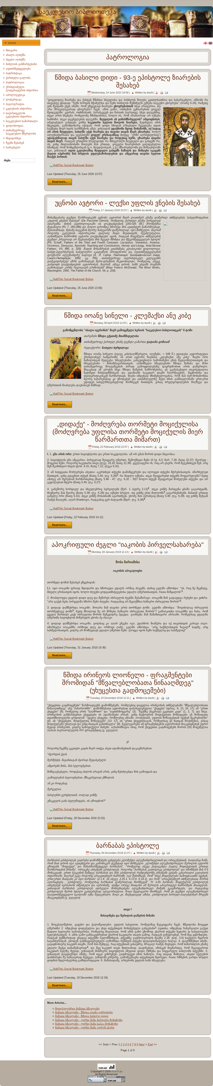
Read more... (59, 181)
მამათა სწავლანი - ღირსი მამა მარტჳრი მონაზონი (89, 1020)
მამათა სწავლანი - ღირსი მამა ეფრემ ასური (84, 1027)
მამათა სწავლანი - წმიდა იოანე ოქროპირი (84, 1012)
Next (142, 1044)
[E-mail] (166, 92)
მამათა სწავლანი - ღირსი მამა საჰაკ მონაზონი (86, 1023)
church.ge (117, 1071)
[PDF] (157, 92)
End (150, 1044)
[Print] (162, 92)
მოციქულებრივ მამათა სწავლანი (77, 1008)
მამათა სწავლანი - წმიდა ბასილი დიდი (81, 1016)
